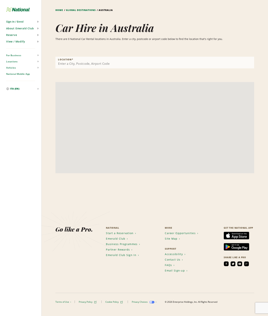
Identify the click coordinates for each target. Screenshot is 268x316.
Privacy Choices (140, 301)
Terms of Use (62, 301)
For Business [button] (13, 55)
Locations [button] (12, 61)
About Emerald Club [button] (20, 28)
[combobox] (154, 62)
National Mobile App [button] (18, 73)
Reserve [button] (11, 35)
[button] (20, 21)
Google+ (246, 263)
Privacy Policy (86, 301)
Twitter (233, 263)
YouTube (239, 263)
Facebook (226, 263)
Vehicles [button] (11, 67)
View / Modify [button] (15, 41)
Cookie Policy (112, 301)
